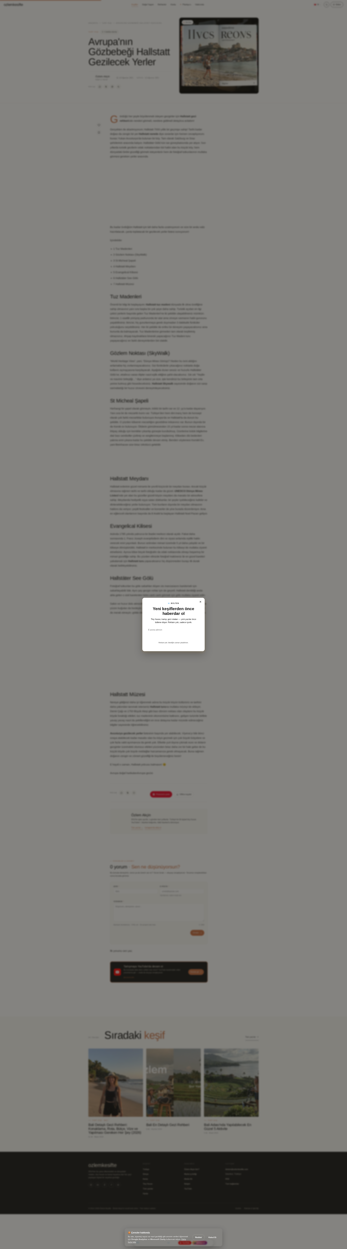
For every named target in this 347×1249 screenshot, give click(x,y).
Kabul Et (212, 1237)
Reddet (198, 1237)
